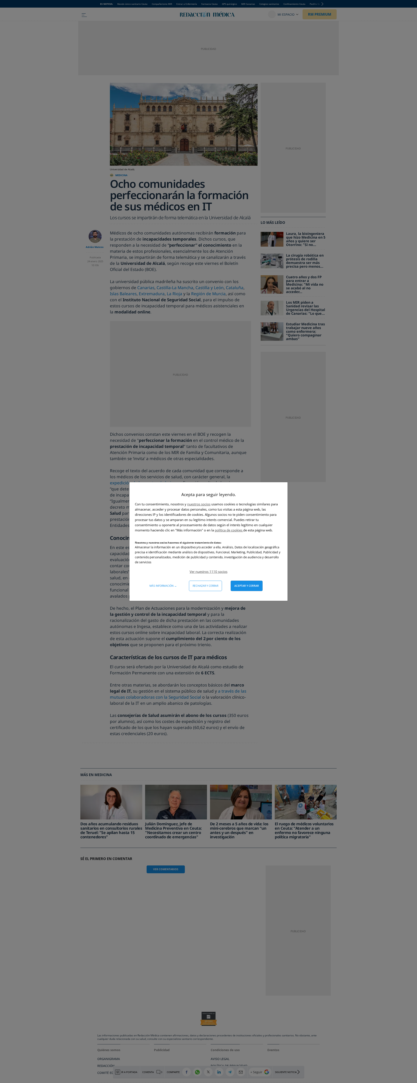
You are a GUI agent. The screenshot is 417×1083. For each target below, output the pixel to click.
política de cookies (229, 530)
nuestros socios (198, 504)
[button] (208, 571)
